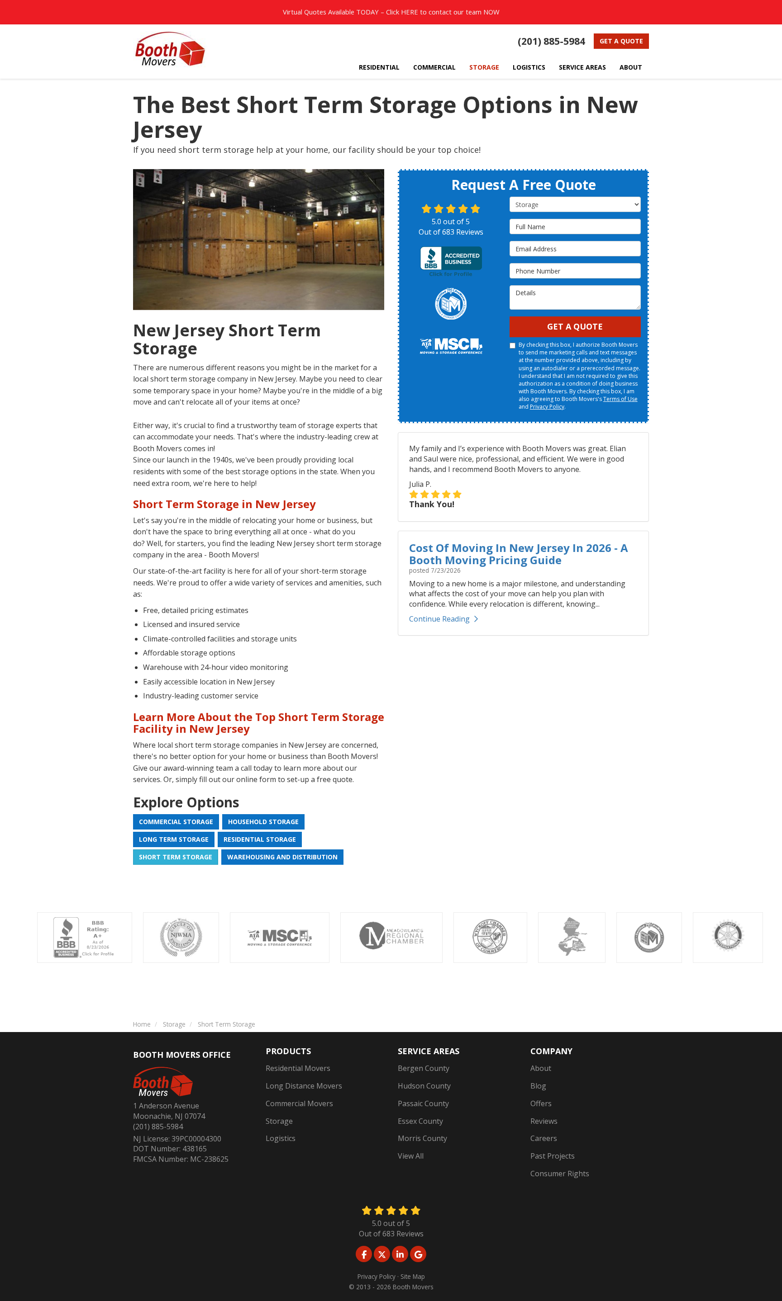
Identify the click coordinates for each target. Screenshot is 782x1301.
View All (411, 1156)
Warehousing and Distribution (282, 857)
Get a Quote (621, 41)
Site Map (413, 1276)
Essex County (420, 1121)
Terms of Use (620, 399)
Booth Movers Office (182, 1054)
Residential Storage (260, 839)
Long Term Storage (174, 839)
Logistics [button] (529, 67)
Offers (541, 1103)
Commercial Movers (299, 1103)
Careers (543, 1138)
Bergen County (423, 1068)
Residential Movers (298, 1068)
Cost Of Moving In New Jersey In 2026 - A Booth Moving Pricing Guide (518, 553)
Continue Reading (439, 619)
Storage (279, 1121)
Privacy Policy (547, 406)
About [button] (631, 67)
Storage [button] (484, 67)
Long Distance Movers (304, 1086)
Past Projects (552, 1156)
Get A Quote (575, 326)
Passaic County (423, 1103)
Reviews (544, 1121)
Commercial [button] (434, 67)
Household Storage (263, 821)
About (540, 1068)
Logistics (281, 1138)
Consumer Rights (559, 1173)
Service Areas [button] (582, 67)
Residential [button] (379, 67)
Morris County (422, 1138)
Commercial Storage (176, 821)
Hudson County (424, 1086)
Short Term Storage (175, 857)
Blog (538, 1086)
